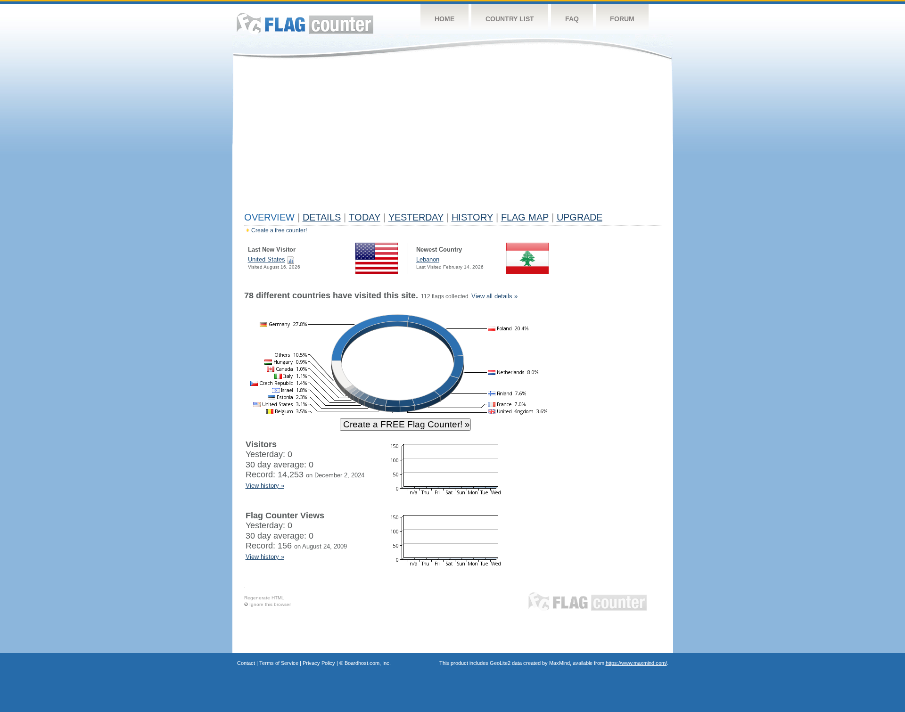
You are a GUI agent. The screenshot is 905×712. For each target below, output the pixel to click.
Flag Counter (305, 23)
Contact (246, 663)
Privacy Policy (319, 663)
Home (444, 19)
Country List (509, 19)
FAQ (572, 19)
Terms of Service (278, 663)
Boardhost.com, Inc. (368, 663)
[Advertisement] (452, 138)
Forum (622, 19)
